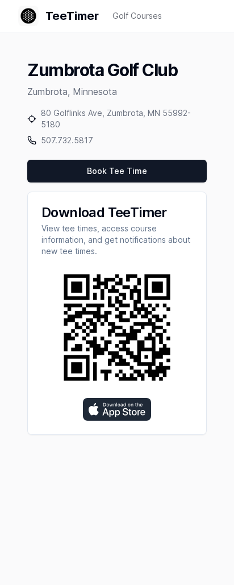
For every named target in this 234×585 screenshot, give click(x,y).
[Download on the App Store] (117, 409)
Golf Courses (137, 15)
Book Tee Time (117, 171)
